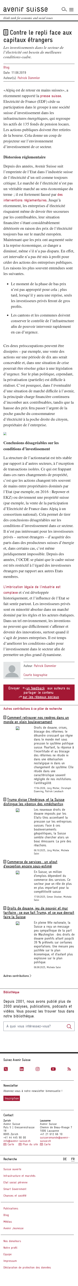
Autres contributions (16, 976)
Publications (10, 1208)
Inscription (12, 1098)
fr (73, 1159)
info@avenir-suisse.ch (16, 1141)
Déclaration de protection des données (27, 1267)
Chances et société (14, 1195)
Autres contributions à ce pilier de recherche (32, 709)
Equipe (7, 1254)
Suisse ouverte (12, 1169)
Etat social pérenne (15, 1182)
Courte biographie (35, 675)
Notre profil (10, 1247)
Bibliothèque (11, 992)
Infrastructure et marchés (19, 1176)
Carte (10, 1144)
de (65, 1159)
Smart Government (14, 1189)
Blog (6, 67)
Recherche (10, 1159)
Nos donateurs (12, 1241)
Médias (7, 1221)
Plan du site (30, 1144)
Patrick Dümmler (29, 78)
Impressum (10, 1261)
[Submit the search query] (69, 1026)
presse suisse (50, 96)
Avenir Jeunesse (13, 1228)
